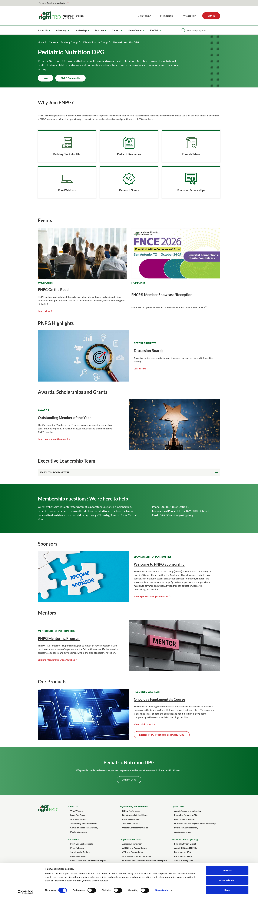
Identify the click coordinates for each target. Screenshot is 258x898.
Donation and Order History (135, 815)
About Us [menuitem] (43, 30)
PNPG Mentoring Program (59, 638)
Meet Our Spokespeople (81, 843)
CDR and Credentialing (133, 852)
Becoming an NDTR (183, 856)
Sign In (211, 15)
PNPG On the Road (53, 289)
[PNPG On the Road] (82, 277)
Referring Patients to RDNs (187, 815)
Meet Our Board (78, 815)
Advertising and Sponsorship (83, 823)
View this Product (143, 724)
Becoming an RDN (183, 852)
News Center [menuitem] (135, 30)
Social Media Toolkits (80, 852)
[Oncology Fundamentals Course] (83, 739)
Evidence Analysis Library (186, 827)
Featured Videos (78, 856)
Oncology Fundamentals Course (159, 699)
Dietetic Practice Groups (96, 42)
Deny (227, 890)
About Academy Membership (188, 811)
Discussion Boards (148, 350)
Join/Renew (144, 15)
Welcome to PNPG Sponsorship (159, 564)
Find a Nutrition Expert (185, 843)
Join (45, 78)
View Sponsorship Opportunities (151, 596)
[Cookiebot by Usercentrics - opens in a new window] (25, 892)
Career (52, 42)
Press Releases (77, 848)
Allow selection (227, 880)
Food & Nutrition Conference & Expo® (88, 860)
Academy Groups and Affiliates (137, 856)
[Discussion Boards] (83, 380)
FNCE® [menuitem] (154, 30)
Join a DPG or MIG (131, 823)
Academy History (78, 819)
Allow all (227, 870)
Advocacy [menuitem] (61, 30)
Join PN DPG (129, 779)
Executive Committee (54, 472)
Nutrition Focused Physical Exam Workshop (195, 823)
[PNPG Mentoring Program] (174, 670)
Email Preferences (131, 819)
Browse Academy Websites (52, 2)
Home (41, 42)
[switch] (91, 890)
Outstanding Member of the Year (64, 417)
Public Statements (79, 832)
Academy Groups (70, 42)
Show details (161, 890)
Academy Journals (183, 832)
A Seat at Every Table (184, 860)
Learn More (44, 311)
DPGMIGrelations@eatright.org (176, 515)
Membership (166, 15)
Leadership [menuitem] (81, 30)
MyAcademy (189, 15)
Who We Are (76, 811)
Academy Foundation (132, 843)
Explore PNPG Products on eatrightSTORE (161, 734)
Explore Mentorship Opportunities (56, 659)
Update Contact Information (135, 827)
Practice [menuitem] (99, 30)
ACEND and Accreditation (134, 848)
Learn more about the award (53, 439)
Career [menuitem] (116, 30)
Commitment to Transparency (84, 827)
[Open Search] (183, 30)
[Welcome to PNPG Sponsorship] (83, 601)
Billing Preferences (131, 811)
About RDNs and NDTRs (185, 848)
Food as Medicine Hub (184, 819)
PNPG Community (70, 78)
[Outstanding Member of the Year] (174, 449)
